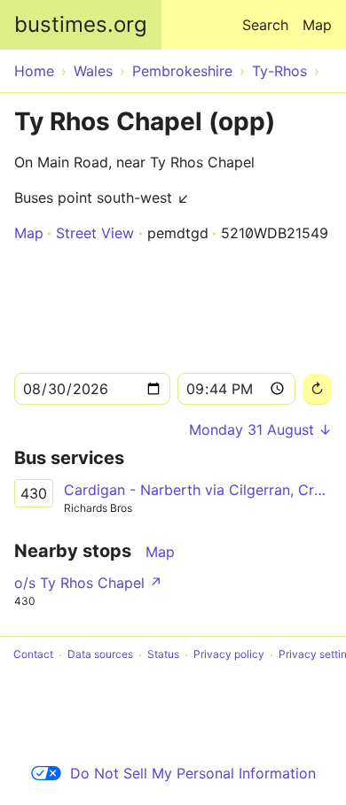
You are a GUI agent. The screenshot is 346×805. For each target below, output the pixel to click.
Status (163, 655)
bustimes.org (80, 24)
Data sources (100, 655)
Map (317, 25)
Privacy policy (228, 655)
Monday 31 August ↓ (260, 429)
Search (265, 25)
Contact (33, 655)
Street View (95, 233)
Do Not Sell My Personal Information (193, 773)
